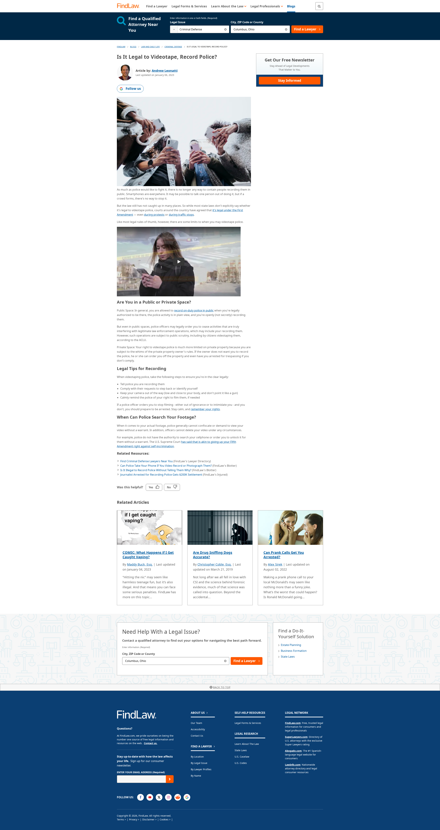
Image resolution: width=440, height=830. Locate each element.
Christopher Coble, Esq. (214, 564)
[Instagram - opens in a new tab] (168, 797)
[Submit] (170, 779)
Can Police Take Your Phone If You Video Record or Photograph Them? (166, 466)
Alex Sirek (275, 564)
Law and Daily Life (150, 46)
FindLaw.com (293, 723)
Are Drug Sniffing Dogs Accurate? (212, 554)
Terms (120, 819)
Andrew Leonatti (165, 71)
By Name (196, 775)
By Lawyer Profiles (201, 769)
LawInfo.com (292, 764)
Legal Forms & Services (248, 723)
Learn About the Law (247, 744)
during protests (154, 215)
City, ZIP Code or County (247, 22)
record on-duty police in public (194, 310)
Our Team (196, 723)
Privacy (133, 819)
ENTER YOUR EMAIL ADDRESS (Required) (141, 772)
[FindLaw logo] (129, 6)
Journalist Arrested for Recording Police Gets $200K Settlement (161, 474)
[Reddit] (177, 797)
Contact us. (150, 743)
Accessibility (198, 729)
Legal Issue (177, 22)
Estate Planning (291, 645)
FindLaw (121, 46)
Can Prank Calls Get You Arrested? (283, 554)
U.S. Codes (241, 763)
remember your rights (205, 409)
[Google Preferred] (187, 797)
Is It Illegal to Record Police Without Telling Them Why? (155, 470)
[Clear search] (225, 29)
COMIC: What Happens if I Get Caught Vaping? (148, 554)
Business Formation (294, 651)
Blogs (133, 46)
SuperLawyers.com (296, 736)
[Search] (319, 6)
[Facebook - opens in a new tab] (140, 797)
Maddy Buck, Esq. (140, 564)
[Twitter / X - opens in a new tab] (159, 797)
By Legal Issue (199, 763)
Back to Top (221, 687)
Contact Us (197, 735)
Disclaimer (148, 819)
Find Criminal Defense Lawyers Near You (146, 461)
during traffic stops (181, 215)
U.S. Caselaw (242, 756)
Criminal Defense (173, 46)
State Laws (288, 656)
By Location (197, 756)
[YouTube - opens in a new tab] (149, 797)
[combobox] (199, 29)
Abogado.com (293, 750)
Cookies (164, 819)
